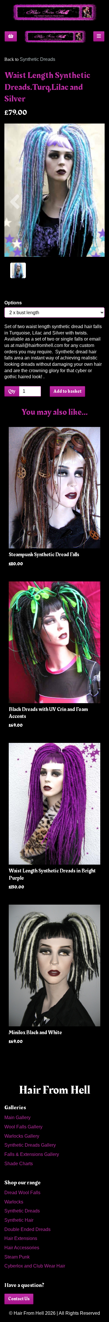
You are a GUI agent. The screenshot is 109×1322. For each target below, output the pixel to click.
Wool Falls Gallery (23, 1126)
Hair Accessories (21, 1247)
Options (13, 302)
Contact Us (19, 1298)
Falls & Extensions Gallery (31, 1154)
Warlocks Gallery (21, 1136)
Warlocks (13, 1201)
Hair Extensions (20, 1238)
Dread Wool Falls (22, 1192)
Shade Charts (18, 1163)
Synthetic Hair (18, 1220)
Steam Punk (17, 1256)
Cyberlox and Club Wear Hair (34, 1265)
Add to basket (67, 391)
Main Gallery (17, 1117)
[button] (14, 223)
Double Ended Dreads (27, 1229)
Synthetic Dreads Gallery (30, 1145)
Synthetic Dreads (37, 59)
